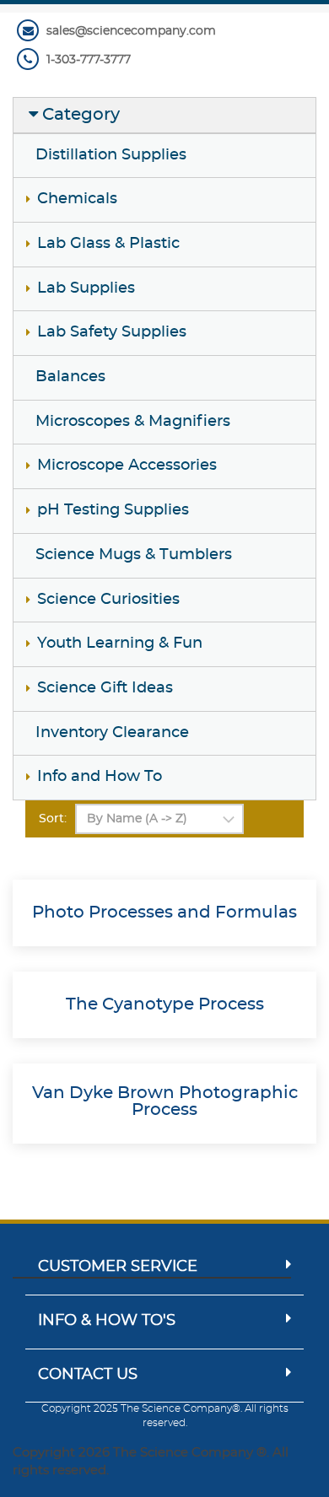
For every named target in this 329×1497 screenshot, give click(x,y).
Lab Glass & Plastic (108, 243)
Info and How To (99, 776)
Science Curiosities (108, 599)
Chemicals (77, 199)
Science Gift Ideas (105, 688)
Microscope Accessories (127, 465)
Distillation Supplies (110, 155)
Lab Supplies (86, 288)
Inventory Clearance (112, 732)
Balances (70, 377)
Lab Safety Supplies (111, 332)
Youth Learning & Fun (119, 643)
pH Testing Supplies (113, 510)
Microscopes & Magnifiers (132, 421)
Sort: (53, 819)
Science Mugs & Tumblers (133, 555)
